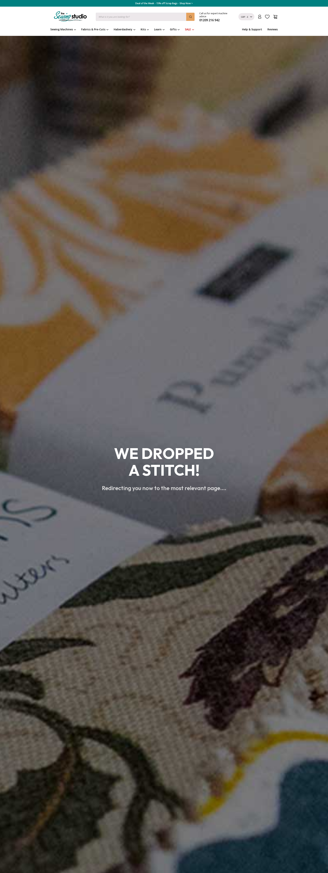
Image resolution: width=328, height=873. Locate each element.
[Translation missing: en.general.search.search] (190, 17)
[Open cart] (275, 17)
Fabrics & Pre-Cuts (93, 29)
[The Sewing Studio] (70, 17)
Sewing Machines (61, 29)
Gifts (173, 29)
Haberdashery (123, 29)
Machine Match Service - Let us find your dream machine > (164, 3)
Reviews (272, 29)
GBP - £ (244, 16)
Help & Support (252, 29)
